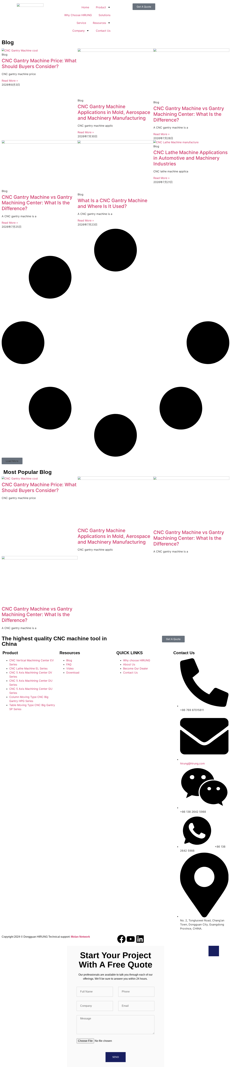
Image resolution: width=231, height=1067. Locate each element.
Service (81, 23)
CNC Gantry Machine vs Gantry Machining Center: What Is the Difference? (188, 114)
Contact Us (103, 30)
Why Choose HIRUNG (78, 15)
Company (78, 30)
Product (101, 7)
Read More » (10, 80)
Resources (99, 23)
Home (85, 7)
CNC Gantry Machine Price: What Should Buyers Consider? (39, 63)
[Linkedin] (140, 939)
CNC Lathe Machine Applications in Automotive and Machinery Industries (190, 158)
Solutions (104, 15)
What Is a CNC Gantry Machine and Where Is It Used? (112, 203)
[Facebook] (121, 939)
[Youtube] (130, 939)
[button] (12, 461)
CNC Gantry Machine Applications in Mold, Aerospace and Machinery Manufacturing (114, 112)
